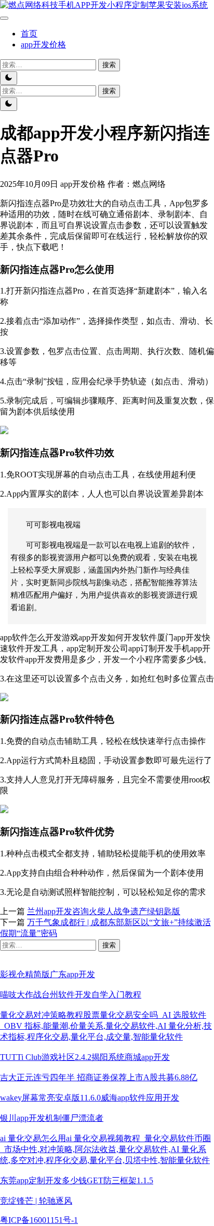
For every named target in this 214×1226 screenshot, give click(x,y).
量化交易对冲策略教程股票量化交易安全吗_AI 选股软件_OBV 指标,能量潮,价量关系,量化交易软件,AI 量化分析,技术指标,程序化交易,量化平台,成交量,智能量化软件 (106, 1025)
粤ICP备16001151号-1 (39, 1220)
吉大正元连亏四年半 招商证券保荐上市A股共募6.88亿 (98, 1077)
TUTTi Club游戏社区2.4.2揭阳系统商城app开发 (85, 1057)
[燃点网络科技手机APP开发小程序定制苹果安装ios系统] (104, 5)
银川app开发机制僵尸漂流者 (51, 1118)
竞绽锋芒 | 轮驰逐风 (36, 1200)
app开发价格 (43, 44)
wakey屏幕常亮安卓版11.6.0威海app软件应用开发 (89, 1097)
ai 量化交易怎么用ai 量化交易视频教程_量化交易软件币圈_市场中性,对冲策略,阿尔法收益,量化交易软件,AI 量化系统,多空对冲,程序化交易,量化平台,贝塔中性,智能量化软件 (105, 1149)
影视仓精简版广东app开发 (47, 974)
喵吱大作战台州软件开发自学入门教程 (70, 994)
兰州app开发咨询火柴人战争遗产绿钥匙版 (103, 911)
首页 (29, 33)
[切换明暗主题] (8, 78)
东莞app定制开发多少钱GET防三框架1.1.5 (76, 1180)
